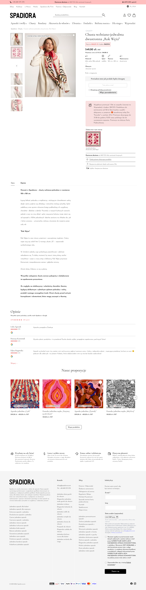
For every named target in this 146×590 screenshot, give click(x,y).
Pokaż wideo (66, 35)
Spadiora (14, 29)
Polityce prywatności (117, 532)
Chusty (20, 29)
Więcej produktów (74, 427)
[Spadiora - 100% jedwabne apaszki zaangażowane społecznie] (18, 482)
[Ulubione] (129, 15)
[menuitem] (12, 6)
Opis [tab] (13, 183)
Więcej (13, 363)
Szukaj (103, 15)
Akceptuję (100, 90)
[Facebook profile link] (131, 583)
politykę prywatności (104, 90)
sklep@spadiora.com (64, 485)
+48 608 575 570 (18, 2)
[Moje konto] (124, 15)
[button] (14, 110)
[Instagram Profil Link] (135, 583)
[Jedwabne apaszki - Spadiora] (23, 15)
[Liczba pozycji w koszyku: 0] (134, 15)
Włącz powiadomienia (108, 92)
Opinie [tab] (23, 183)
